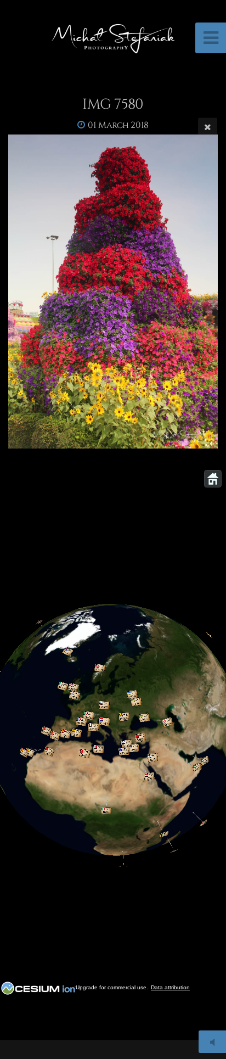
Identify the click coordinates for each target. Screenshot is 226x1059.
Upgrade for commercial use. (112, 987)
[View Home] (213, 479)
